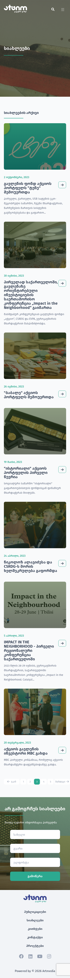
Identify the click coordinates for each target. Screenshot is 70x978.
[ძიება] (52, 9)
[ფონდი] (15, 11)
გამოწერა (35, 876)
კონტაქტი (35, 937)
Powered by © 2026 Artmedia (35, 971)
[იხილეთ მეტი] (62, 184)
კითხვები (35, 929)
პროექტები (35, 946)
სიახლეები (35, 920)
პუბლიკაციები (35, 912)
